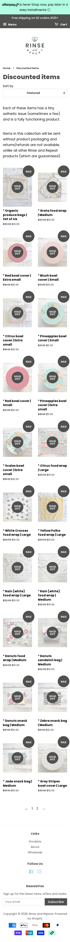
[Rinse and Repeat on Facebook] (31, 872)
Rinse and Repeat (41, 914)
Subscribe (56, 902)
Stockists (35, 841)
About (35, 847)
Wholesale (35, 852)
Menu (12, 24)
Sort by (8, 86)
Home (6, 68)
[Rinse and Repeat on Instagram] (39, 872)
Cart (63, 24)
